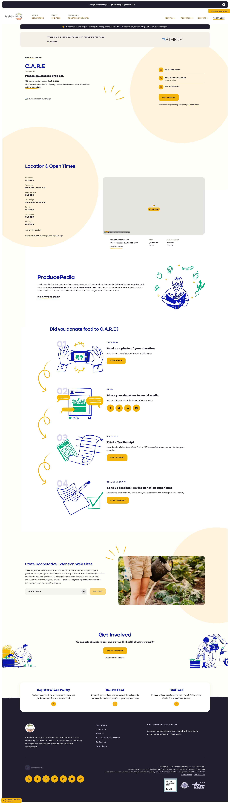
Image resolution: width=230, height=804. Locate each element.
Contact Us (101, 742)
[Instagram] (46, 779)
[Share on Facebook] (110, 408)
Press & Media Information (108, 738)
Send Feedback (117, 500)
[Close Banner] (223, 4)
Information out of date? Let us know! (12, 800)
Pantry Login (219, 18)
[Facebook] (37, 779)
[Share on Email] (136, 408)
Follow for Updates (33, 87)
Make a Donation (220, 11)
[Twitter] (28, 779)
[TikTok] (80, 779)
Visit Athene (52, 41)
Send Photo (116, 361)
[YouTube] (71, 779)
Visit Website (168, 97)
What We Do (101, 725)
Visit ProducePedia (48, 297)
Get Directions (116, 247)
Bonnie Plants (199, 772)
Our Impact (101, 729)
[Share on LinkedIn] (127, 408)
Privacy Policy (186, 774)
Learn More (194, 105)
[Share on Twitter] (119, 408)
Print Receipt (117, 458)
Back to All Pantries (33, 57)
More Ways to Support (115, 657)
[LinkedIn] (63, 779)
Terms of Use (199, 774)
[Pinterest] (54, 779)
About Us (100, 734)
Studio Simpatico (162, 772)
